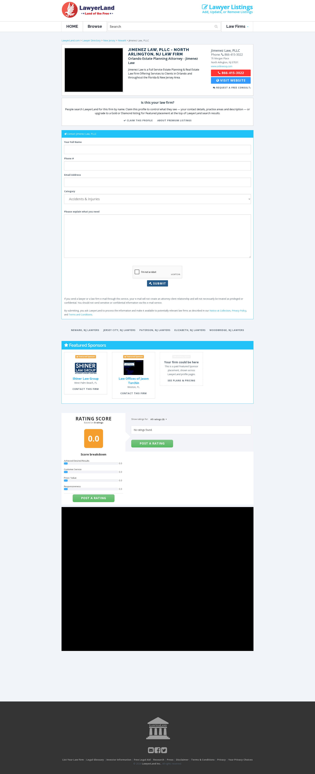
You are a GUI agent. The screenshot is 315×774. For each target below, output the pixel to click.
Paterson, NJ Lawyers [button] (154, 330)
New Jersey (109, 40)
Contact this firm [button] (86, 389)
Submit (159, 283)
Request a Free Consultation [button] (233, 87)
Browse (95, 26)
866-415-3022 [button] (232, 73)
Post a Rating (93, 498)
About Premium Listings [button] (174, 120)
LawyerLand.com (71, 40)
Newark (122, 40)
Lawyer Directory (91, 40)
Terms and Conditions (80, 314)
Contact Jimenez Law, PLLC (81, 133)
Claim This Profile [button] (139, 120)
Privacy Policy (239, 310)
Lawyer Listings (230, 7)
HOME (72, 26)
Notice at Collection (220, 310)
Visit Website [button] (232, 80)
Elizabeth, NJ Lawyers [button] (190, 330)
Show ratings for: (139, 419)
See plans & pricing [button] (181, 380)
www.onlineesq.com (221, 66)
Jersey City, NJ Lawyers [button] (119, 330)
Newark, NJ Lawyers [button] (85, 330)
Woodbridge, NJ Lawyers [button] (227, 330)
